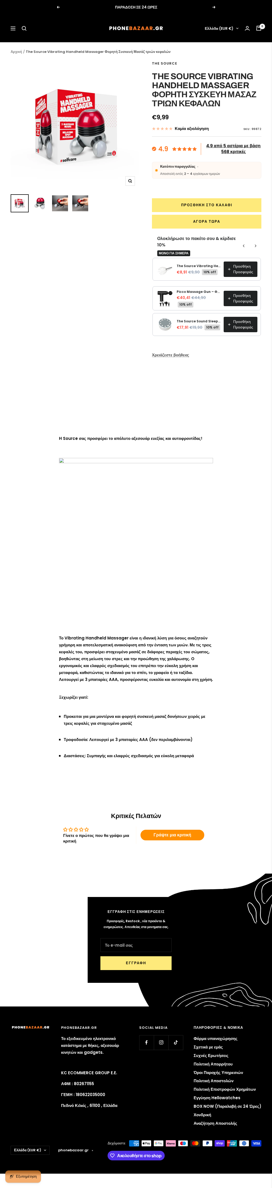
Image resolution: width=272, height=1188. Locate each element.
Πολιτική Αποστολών (213, 1081)
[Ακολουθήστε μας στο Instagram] (161, 1042)
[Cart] (258, 28)
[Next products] (255, 246)
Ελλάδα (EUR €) (219, 28)
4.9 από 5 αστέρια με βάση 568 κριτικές (233, 149)
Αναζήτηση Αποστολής (215, 1123)
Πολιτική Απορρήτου (213, 1064)
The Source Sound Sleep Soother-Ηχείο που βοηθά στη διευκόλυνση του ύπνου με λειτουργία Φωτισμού (198, 321)
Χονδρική (202, 1115)
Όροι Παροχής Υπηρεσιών (218, 1072)
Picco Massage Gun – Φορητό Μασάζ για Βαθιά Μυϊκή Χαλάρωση (198, 291)
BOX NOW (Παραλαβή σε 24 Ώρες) (227, 1106)
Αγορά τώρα (206, 221)
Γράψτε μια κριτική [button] (172, 835)
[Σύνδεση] (247, 28)
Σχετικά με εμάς (208, 1047)
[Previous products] (244, 246)
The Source (164, 63)
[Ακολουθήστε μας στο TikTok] (175, 1042)
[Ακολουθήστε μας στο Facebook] (146, 1042)
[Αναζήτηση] (24, 28)
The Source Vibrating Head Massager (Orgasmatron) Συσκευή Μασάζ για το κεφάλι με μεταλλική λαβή (198, 266)
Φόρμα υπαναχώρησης (215, 1038)
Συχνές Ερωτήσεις (211, 1055)
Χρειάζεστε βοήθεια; (170, 355)
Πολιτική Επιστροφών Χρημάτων (225, 1089)
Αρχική (16, 51)
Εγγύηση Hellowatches (217, 1098)
